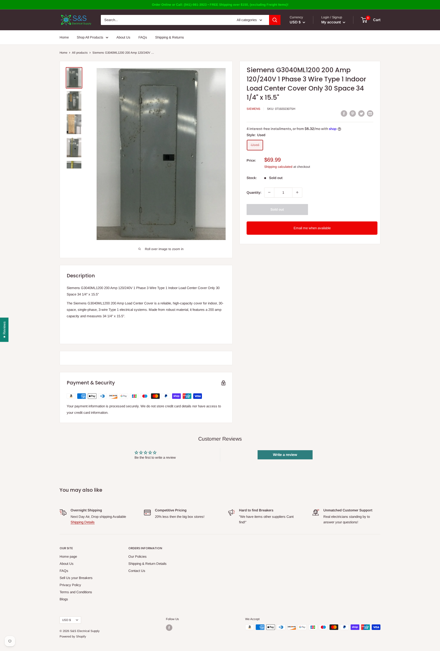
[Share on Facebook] (344, 113)
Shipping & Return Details (147, 563)
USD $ (66, 620)
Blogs (64, 599)
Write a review (285, 455)
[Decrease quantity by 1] (269, 192)
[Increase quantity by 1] (297, 192)
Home (64, 37)
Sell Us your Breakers (76, 578)
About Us (123, 37)
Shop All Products (90, 37)
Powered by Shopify (73, 636)
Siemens (253, 108)
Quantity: (254, 192)
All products (80, 52)
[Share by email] (370, 113)
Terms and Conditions (76, 592)
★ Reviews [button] (4, 329)
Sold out (277, 209)
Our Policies (137, 556)
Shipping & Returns (169, 37)
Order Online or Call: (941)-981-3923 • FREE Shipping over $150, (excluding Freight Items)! (220, 4)
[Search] (274, 20)
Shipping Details (83, 522)
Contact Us (136, 571)
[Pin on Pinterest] (352, 113)
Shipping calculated (278, 166)
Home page (68, 556)
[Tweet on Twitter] (361, 113)
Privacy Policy (70, 585)
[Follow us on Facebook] (169, 627)
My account (331, 22)
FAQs (142, 37)
